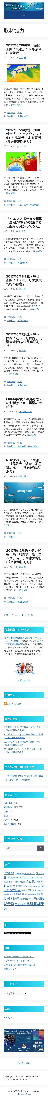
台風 (19, 205)
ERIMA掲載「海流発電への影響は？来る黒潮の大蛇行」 (24, 403)
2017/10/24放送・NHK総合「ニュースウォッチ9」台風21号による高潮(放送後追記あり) (24, 135)
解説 (19, 112)
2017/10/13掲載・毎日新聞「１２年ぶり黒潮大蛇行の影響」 (24, 280)
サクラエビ (17, 878)
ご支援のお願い (24, 1063)
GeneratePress (24, 1094)
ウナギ (10, 877)
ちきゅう (29, 873)
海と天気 (32, 890)
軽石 (26, 894)
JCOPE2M (19, 873)
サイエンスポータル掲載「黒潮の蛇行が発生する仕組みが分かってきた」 (24, 222)
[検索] (40, 848)
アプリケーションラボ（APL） (18, 960)
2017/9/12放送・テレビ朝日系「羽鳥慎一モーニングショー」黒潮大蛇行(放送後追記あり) (24, 556)
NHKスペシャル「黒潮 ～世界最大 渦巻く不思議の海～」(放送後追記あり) (23, 465)
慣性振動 (33, 886)
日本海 (38, 886)
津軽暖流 (24, 890)
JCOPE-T (9, 873)
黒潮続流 (20, 904)
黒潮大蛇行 (22, 116)
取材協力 (11, 116)
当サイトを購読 (14, 704)
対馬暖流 (26, 886)
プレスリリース (29, 877)
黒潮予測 (8, 820)
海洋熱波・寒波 (11, 807)
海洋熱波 (40, 890)
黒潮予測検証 (10, 824)
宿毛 (20, 886)
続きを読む (16, 105)
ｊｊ (9, 910)
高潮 (26, 205)
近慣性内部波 (32, 894)
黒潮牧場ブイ (26, 899)
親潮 (6, 811)
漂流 (11, 894)
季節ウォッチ (10, 969)
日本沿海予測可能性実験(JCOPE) (19, 965)
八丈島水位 (33, 881)
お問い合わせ (24, 680)
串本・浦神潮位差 (16, 881)
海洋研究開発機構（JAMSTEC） (19, 956)
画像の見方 (19, 894)
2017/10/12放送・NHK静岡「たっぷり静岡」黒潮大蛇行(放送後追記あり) (24, 340)
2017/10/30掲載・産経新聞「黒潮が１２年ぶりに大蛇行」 (24, 49)
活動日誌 (11, 112)
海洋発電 (21, 446)
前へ (7, 615)
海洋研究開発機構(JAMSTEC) (18, 638)
